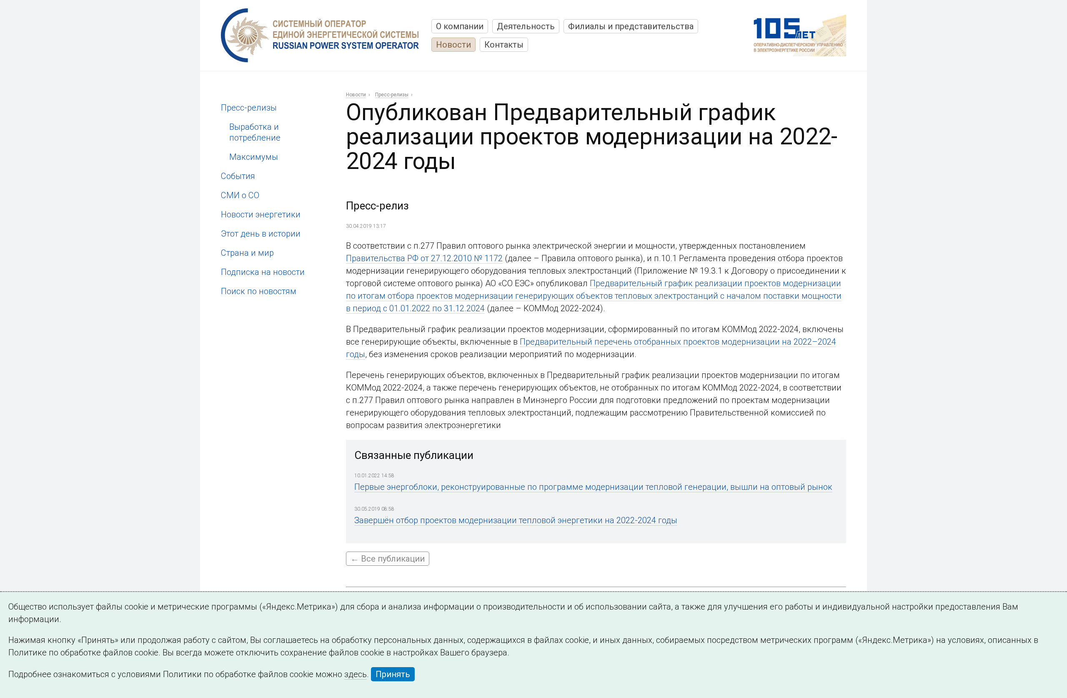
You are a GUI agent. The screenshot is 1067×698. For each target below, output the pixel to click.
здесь (355, 674)
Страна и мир (247, 253)
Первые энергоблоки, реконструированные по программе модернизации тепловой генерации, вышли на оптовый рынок (593, 487)
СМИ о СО (240, 195)
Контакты (503, 45)
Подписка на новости (263, 272)
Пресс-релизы (249, 108)
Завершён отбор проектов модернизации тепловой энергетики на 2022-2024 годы (515, 520)
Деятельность (526, 26)
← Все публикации (388, 559)
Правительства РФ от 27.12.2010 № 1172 (424, 258)
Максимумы (253, 157)
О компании (459, 26)
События (238, 176)
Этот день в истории (261, 234)
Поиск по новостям (258, 291)
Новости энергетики (261, 214)
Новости (453, 45)
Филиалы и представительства (631, 26)
